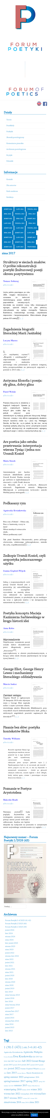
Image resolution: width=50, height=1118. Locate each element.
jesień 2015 (8, 247)
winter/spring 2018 (13, 1089)
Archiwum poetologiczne (16, 149)
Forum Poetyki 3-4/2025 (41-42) (18, 920)
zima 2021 (32, 223)
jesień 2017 (31, 237)
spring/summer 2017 (14, 1081)
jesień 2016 (19, 242)
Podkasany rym (14, 503)
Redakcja (9, 197)
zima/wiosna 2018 (12, 1005)
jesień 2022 (8, 219)
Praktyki (9, 132)
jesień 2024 (8, 209)
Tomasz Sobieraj (11, 281)
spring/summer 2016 (31, 1077)
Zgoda (34, 1115)
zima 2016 (30, 242)
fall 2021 (18, 1061)
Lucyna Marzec (10, 340)
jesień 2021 (31, 219)
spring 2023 (42, 1081)
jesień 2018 (8, 237)
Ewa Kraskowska (22, 1056)
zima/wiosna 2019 (12, 995)
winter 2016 (26, 1089)
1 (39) (7, 1047)
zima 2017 (7, 242)
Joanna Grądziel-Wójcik (14, 570)
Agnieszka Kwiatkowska (14, 510)
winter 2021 (36, 1089)
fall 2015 (36, 1056)
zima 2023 (32, 214)
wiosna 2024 (32, 209)
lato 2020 (19, 228)
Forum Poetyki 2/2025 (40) (16, 924)
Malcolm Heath (10, 799)
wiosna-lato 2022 (12, 956)
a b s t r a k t (8, 284)
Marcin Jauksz (10, 684)
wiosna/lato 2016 (12, 1021)
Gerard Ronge (38, 1060)
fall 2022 (26, 1061)
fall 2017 (11, 1061)
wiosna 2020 (32, 228)
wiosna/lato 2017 (12, 1011)
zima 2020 (7, 233)
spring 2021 (32, 1081)
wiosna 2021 (19, 223)
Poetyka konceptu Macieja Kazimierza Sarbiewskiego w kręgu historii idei (23, 617)
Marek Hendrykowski (34, 1073)
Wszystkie (31, 247)
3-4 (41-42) (35, 1047)
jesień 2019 (19, 233)
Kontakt (9, 179)
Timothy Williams (11, 738)
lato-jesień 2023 (11, 943)
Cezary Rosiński (8, 1057)
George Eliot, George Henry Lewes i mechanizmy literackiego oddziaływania (23, 673)
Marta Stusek (9, 460)
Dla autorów (11, 185)
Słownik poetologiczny (15, 137)
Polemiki (9, 161)
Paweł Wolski (9, 391)
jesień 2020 (8, 228)
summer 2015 (20, 1085)
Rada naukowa (12, 191)
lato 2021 (7, 223)
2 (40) (24, 1047)
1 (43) (16, 1046)
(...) (21, 318)
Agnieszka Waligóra (32, 1051)
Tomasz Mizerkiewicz (34, 1086)
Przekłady (10, 126)
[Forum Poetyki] (25, 17)
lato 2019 (31, 233)
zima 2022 (19, 219)
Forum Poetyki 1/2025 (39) (16, 927)
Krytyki (9, 155)
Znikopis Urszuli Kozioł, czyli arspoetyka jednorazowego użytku (24, 559)
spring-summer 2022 (13, 1076)
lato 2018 (19, 237)
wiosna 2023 (19, 214)
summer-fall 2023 (9, 1086)
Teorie (9, 120)
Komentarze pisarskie (15, 143)
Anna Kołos (8, 628)
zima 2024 (7, 214)
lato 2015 (19, 247)
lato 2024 (19, 209)
